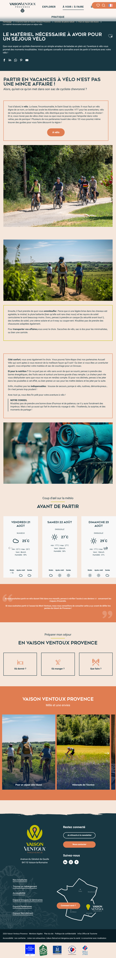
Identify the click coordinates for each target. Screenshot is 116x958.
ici (96, 598)
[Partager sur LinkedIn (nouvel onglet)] (9, 60)
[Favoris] (98, 5)
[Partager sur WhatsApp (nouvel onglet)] (15, 60)
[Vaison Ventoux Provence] (22, 7)
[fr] (111, 5)
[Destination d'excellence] (72, 950)
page (91, 606)
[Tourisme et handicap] (57, 950)
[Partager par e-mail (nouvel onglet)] (26, 60)
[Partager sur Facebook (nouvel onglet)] (4, 60)
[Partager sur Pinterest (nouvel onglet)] (21, 60)
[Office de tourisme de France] (85, 950)
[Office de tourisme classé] (30, 950)
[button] (104, 5)
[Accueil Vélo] (43, 950)
